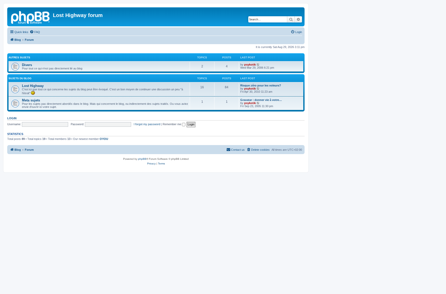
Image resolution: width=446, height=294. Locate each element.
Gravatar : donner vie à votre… (261, 99)
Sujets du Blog (20, 78)
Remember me (172, 124)
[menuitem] (35, 32)
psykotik (250, 64)
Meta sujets (31, 100)
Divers (27, 65)
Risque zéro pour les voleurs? (260, 85)
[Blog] (31, 17)
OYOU (104, 138)
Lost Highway (33, 86)
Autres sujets (19, 57)
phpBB (142, 158)
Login (12, 118)
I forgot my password (147, 124)
